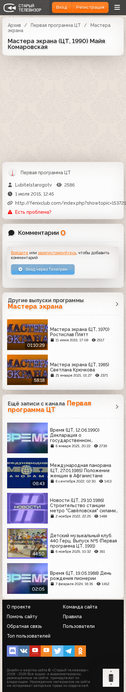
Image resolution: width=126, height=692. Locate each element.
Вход (61, 7)
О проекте (19, 606)
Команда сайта (80, 606)
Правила (72, 616)
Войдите (19, 252)
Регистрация (90, 7)
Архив (14, 25)
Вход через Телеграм (46, 269)
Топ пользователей (28, 636)
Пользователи (79, 626)
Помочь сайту (22, 616)
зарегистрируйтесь (57, 252)
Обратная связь (24, 626)
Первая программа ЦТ (56, 25)
